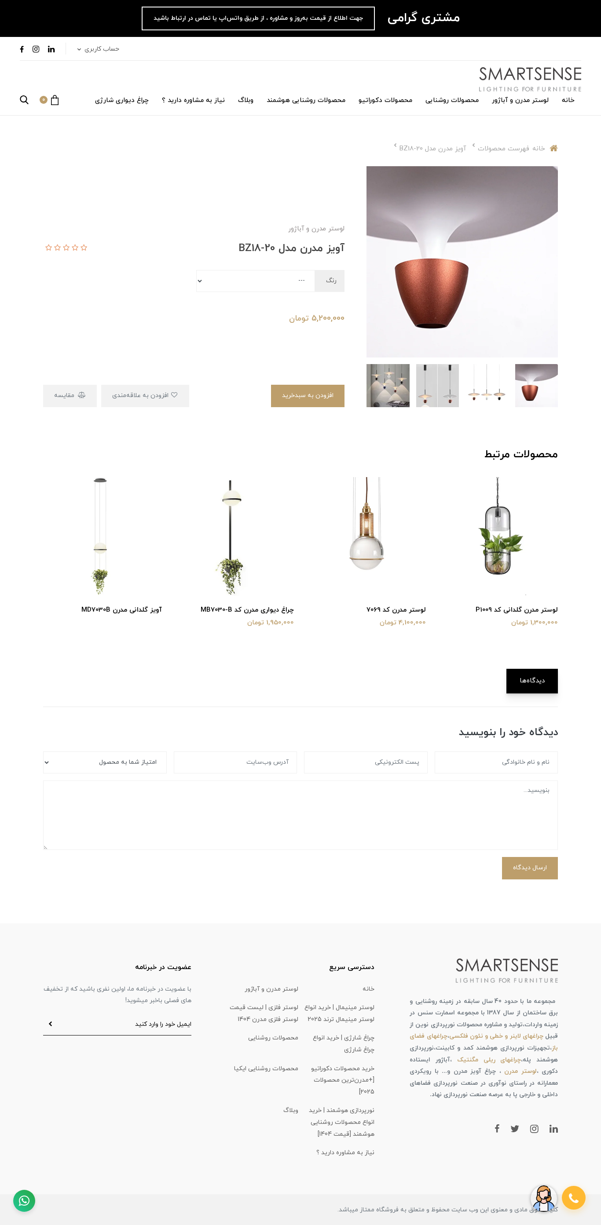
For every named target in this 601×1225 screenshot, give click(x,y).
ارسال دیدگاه (530, 868)
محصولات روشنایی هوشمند (306, 100)
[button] (49, 99)
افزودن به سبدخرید (307, 395)
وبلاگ (245, 100)
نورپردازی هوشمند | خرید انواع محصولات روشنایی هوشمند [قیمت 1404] (341, 1122)
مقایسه (65, 395)
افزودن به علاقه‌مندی (141, 395)
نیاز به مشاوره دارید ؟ (193, 100)
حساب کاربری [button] (101, 49)
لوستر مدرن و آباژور (520, 100)
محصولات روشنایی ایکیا (266, 1069)
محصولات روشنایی (452, 100)
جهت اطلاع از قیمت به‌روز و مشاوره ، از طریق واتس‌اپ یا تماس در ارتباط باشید (258, 18)
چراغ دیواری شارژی (122, 100)
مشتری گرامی (422, 18)
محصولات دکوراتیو (385, 100)
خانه (568, 100)
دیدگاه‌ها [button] (532, 680)
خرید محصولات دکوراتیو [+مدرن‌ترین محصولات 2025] (342, 1080)
